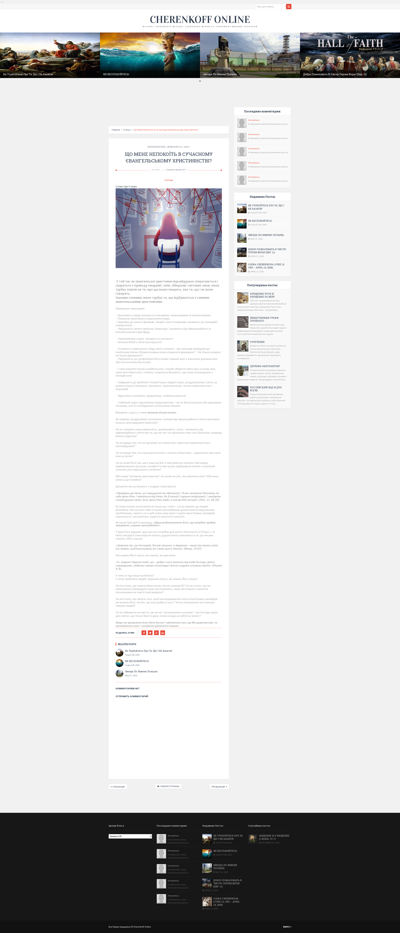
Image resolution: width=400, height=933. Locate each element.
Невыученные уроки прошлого (264, 319)
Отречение (257, 341)
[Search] (288, 6)
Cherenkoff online (200, 19)
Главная (116, 129)
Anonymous (254, 120)
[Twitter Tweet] (150, 632)
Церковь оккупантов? (265, 366)
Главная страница (169, 786)
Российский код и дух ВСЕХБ (266, 389)
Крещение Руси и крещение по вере (262, 295)
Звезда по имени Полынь (220, 74)
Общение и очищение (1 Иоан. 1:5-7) (274, 837)
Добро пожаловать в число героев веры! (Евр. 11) (335, 74)
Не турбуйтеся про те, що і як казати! (28, 74)
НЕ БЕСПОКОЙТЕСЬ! (116, 74)
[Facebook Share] (144, 632)
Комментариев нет (176, 169)
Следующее (118, 786)
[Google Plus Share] (156, 632)
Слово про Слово (126, 186)
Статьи (126, 129)
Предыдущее (218, 786)
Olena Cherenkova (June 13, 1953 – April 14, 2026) (266, 266)
